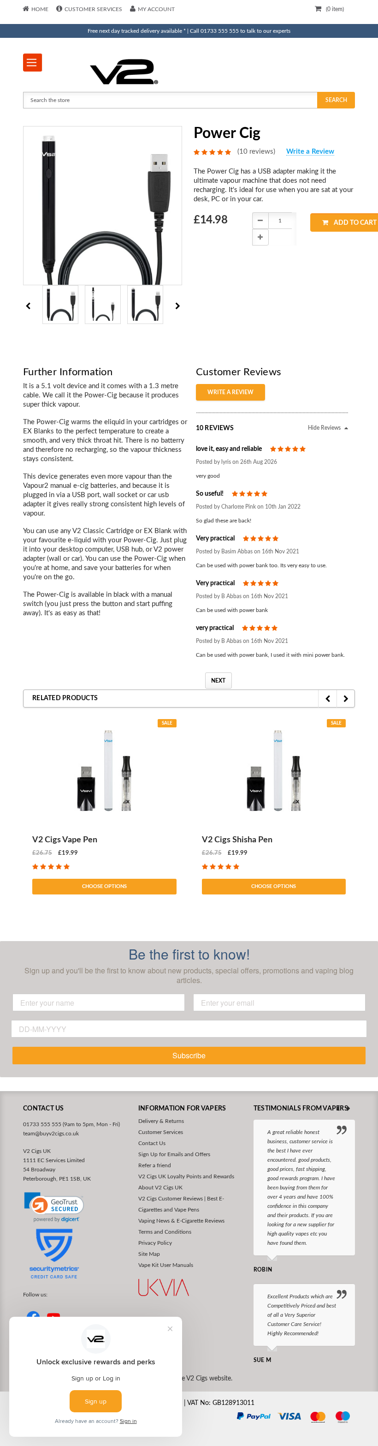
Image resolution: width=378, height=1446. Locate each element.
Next (218, 680)
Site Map (149, 1254)
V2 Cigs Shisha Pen (237, 840)
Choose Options (104, 886)
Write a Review (310, 151)
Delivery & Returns (161, 1121)
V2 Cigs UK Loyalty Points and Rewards (186, 1176)
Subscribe (189, 1055)
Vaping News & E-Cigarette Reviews (181, 1221)
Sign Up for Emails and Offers (174, 1154)
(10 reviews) (256, 151)
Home (39, 9)
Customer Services (93, 9)
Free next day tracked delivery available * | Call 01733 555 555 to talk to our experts (189, 31)
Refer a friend (154, 1165)
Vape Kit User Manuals (165, 1265)
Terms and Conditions (164, 1232)
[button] (54, 1207)
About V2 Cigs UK (160, 1187)
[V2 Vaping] (147, 71)
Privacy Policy (155, 1243)
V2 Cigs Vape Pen (64, 840)
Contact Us (151, 1143)
